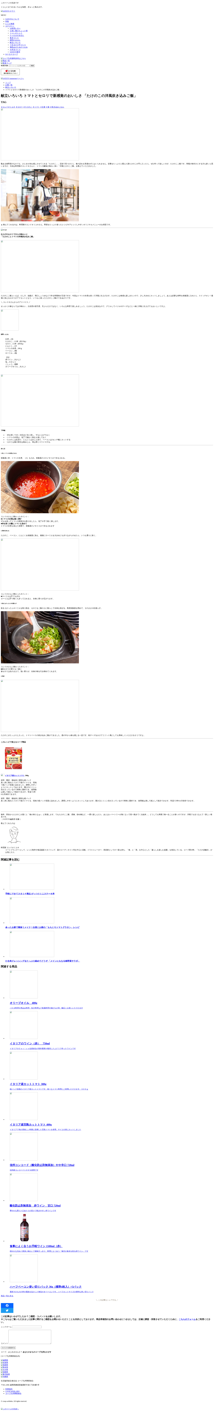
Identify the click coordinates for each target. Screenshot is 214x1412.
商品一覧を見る (7, 1296)
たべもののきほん (17, 35)
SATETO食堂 (15, 52)
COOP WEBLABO (12, 1391)
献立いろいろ (15, 42)
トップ (8, 83)
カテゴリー (9, 26)
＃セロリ (19, 107)
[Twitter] (107, 1310)
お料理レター (15, 28)
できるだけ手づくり (18, 45)
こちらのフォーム (187, 1319)
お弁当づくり (15, 49)
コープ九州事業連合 (13, 1393)
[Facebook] (107, 1305)
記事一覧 (8, 85)
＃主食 (42, 107)
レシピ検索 (9, 24)
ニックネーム (6, 1327)
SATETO (12, 19)
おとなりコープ (11, 54)
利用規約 (8, 1389)
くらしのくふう (16, 33)
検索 (32, 65)
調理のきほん (15, 40)
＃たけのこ (27, 107)
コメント (4, 1343)
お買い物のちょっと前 (19, 31)
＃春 (47, 107)
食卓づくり (14, 38)
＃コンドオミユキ (8, 107)
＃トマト (36, 107)
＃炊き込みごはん (57, 107)
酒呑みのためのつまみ (19, 47)
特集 (7, 21)
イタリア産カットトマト (15, 775)
